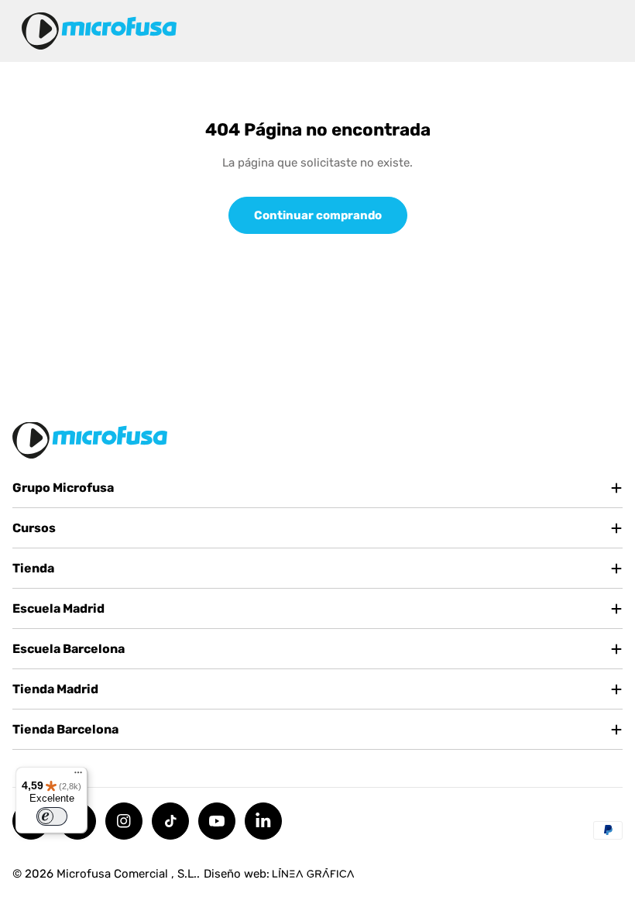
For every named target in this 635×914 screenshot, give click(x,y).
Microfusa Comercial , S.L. (127, 874)
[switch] (51, 816)
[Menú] (78, 776)
